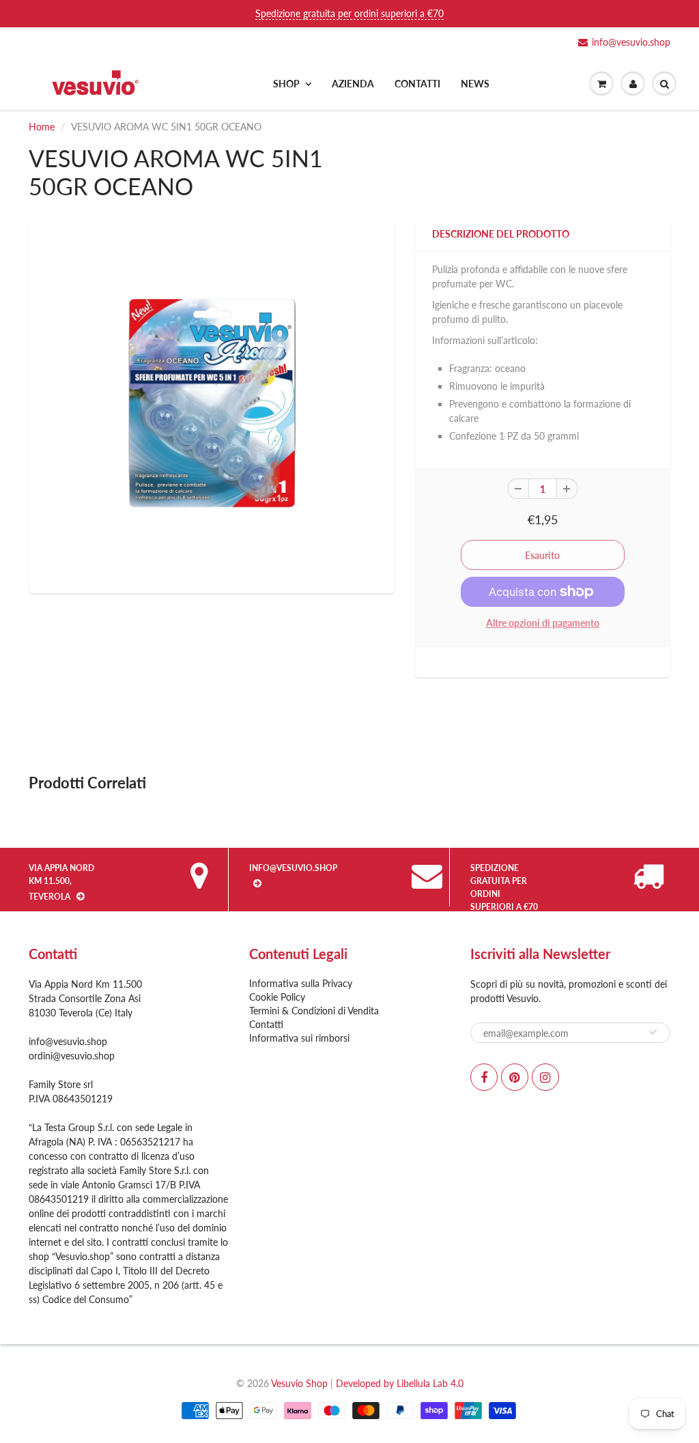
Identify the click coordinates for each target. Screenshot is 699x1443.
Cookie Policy (277, 997)
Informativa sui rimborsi (299, 1038)
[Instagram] (545, 1077)
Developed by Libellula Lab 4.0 (399, 1383)
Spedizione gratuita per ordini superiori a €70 (349, 13)
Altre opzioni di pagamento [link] (542, 623)
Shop (286, 83)
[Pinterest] (514, 1077)
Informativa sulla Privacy (300, 983)
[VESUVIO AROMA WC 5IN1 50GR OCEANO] (212, 403)
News (475, 83)
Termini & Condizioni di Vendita (314, 1010)
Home (42, 126)
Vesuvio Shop (299, 1383)
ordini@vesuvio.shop (72, 1055)
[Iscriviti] (653, 1032)
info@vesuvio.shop (631, 42)
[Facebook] (484, 1077)
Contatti (417, 83)
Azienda (353, 83)
